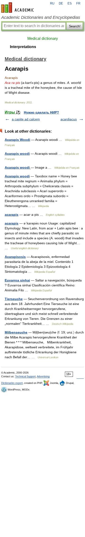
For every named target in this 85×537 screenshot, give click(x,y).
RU (52, 3)
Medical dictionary (42, 39)
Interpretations (23, 47)
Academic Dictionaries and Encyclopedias (40, 17)
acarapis (11, 214)
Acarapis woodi (17, 153)
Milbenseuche (16, 332)
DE (61, 3)
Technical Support (25, 376)
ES (70, 3)
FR (78, 3)
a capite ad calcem (26, 119)
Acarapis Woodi (17, 140)
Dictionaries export (12, 383)
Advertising (43, 376)
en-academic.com (18, 7)
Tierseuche (14, 299)
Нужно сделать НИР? (41, 112)
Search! (75, 26)
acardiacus (68, 119)
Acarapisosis (15, 257)
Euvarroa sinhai (17, 280)
